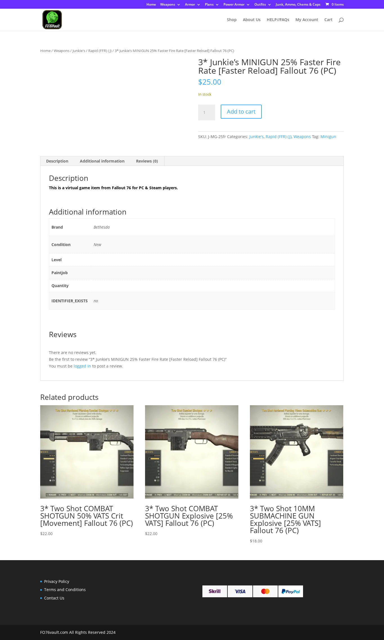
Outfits (260, 5)
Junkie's (79, 50)
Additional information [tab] (102, 161)
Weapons (167, 5)
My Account (306, 20)
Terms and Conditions (65, 589)
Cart (328, 20)
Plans (209, 5)
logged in (82, 366)
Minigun (328, 136)
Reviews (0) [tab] (147, 161)
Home (151, 5)
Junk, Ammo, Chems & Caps (298, 5)
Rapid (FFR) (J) (100, 50)
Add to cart (241, 111)
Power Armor (234, 5)
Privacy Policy (56, 581)
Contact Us (54, 598)
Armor (190, 5)
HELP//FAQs (278, 20)
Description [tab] (57, 161)
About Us (252, 20)
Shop (232, 20)
